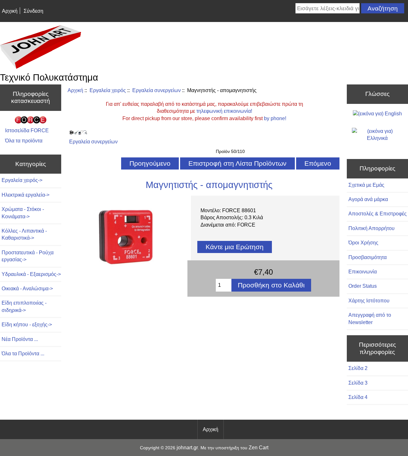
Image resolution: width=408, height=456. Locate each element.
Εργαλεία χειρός (108, 90)
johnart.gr (187, 447)
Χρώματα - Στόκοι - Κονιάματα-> (23, 212)
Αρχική (10, 11)
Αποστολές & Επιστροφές (377, 213)
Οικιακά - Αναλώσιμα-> (27, 288)
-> (22, 180)
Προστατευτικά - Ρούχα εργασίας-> (28, 256)
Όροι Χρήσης (363, 242)
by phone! (275, 118)
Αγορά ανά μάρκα (368, 199)
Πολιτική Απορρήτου (371, 228)
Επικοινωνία (362, 271)
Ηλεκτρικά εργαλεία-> (25, 195)
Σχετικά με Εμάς (366, 185)
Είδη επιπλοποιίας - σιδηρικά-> (24, 306)
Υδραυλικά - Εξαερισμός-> (31, 274)
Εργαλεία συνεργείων (156, 90)
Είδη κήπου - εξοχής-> (27, 324)
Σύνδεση (33, 11)
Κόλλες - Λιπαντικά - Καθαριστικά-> (24, 234)
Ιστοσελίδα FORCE (27, 130)
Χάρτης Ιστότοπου (369, 300)
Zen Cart (258, 447)
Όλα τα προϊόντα (23, 140)
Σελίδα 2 (358, 368)
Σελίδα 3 (358, 383)
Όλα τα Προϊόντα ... (23, 353)
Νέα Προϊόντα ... (20, 339)
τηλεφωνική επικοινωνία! (224, 111)
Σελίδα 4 (358, 397)
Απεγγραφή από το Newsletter (369, 318)
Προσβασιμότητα (367, 257)
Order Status (362, 286)
